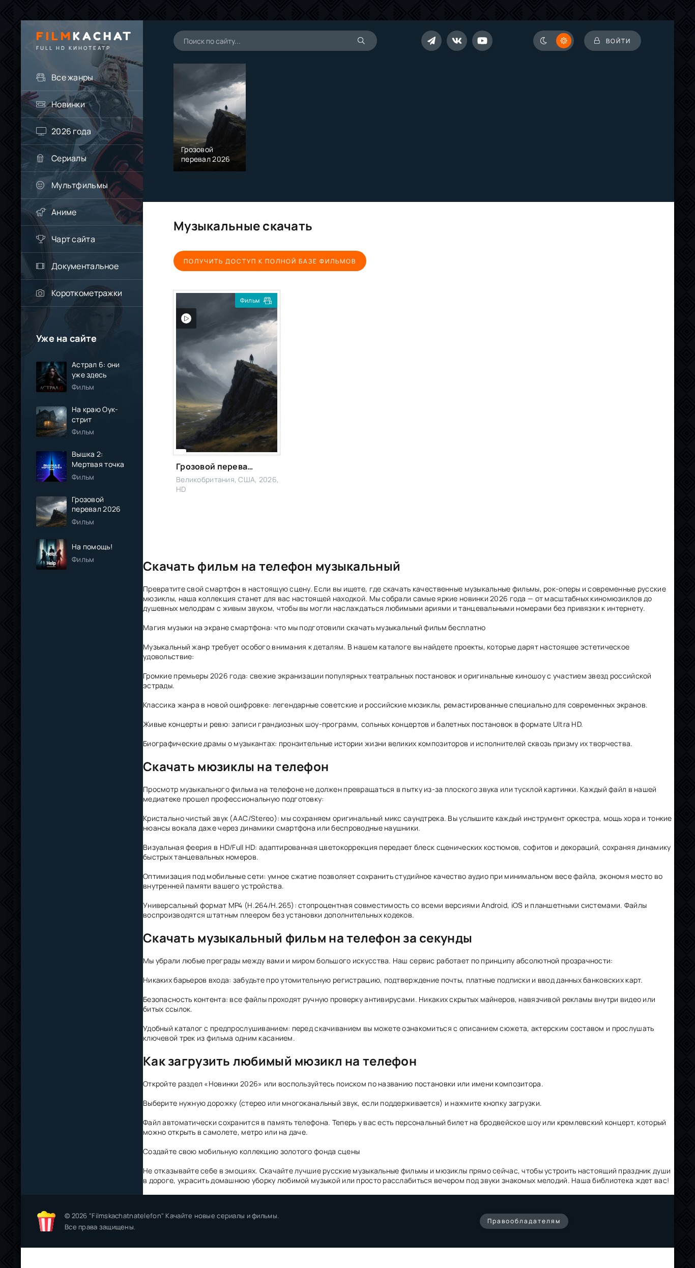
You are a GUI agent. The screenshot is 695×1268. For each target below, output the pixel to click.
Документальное (85, 266)
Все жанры (72, 77)
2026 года (71, 131)
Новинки (68, 104)
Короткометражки (86, 293)
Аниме (63, 212)
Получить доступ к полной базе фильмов (270, 261)
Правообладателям (524, 1221)
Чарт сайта (73, 239)
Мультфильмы (79, 185)
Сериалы (68, 158)
